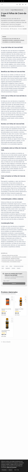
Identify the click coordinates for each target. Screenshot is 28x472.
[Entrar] (20, 4)
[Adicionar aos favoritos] (12, 297)
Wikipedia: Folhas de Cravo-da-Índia (10, 255)
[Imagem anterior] (15, 302)
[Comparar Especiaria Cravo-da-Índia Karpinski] (12, 299)
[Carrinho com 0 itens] (22, 4)
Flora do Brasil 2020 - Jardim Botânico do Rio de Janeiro (14, 256)
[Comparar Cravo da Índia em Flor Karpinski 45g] (12, 321)
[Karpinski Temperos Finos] (2, 4)
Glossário (7, 9)
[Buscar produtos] (17, 4)
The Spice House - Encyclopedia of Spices (11, 261)
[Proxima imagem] (26, 302)
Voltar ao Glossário (6, 341)
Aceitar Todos (16, 469)
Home (2, 9)
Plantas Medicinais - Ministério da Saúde (10, 258)
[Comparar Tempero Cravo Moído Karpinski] (25, 299)
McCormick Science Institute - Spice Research (12, 260)
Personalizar (4, 469)
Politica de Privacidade (11, 467)
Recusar (10, 469)
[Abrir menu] (25, 4)
